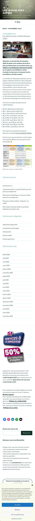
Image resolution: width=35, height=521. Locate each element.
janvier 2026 (7, 269)
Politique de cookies (17, 518)
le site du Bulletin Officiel (24, 133)
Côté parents (7, 232)
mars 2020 (6, 312)
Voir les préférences (17, 514)
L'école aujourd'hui (8, 239)
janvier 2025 (7, 298)
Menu (18, 22)
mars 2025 (6, 291)
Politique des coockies (10, 408)
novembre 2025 (8, 273)
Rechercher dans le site (10, 429)
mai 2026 (6, 258)
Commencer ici (7, 186)
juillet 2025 (6, 276)
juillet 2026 (6, 254)
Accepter (17, 505)
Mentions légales (8, 394)
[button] (32, 485)
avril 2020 (6, 309)
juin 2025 (6, 280)
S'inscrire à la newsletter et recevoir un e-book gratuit (17, 482)
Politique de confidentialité (17, 401)
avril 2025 (6, 287)
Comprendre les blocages (11, 228)
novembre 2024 (8, 305)
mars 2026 (6, 265)
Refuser (17, 510)
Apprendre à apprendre (10, 224)
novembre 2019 (8, 316)
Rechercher (26, 433)
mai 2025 (6, 283)
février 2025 (7, 294)
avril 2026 (6, 262)
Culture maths (7, 235)
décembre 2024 (8, 302)
